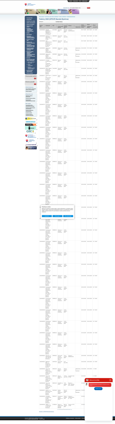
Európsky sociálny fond (30, 40)
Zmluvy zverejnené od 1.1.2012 (31, 62)
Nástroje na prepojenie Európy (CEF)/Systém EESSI (31, 37)
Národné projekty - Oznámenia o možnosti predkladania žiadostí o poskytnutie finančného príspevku (31, 54)
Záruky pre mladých (30, 24)
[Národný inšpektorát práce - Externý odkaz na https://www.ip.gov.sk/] (31, 143)
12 (69, 409)
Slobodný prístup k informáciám (29, 96)
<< (57, 409)
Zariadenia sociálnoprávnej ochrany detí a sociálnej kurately (30, 30)
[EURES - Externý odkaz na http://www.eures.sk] (31, 119)
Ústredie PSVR (29, 17)
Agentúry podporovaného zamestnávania (30, 108)
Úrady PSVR (29, 19)
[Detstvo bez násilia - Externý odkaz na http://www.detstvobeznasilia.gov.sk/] (31, 129)
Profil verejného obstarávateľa (30, 71)
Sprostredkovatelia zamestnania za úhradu (30, 106)
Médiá (74, 10)
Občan (31, 10)
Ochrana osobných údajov (30, 98)
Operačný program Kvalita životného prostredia (30, 49)
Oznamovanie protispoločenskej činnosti (30, 100)
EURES (28, 32)
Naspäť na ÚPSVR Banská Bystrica (46, 411)
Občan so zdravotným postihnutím (43, 11)
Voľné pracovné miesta (30, 26)
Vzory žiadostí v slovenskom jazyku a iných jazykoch (31, 89)
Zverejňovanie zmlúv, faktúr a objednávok (31, 60)
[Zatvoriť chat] (110, 380)
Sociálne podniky (29, 112)
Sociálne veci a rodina (54, 11)
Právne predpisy (29, 91)
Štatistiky (28, 57)
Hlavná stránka (41, 16)
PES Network (29, 34)
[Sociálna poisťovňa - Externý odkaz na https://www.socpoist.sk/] (31, 145)
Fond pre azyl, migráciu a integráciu (31, 42)
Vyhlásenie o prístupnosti (70, 418)
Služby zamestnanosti (31, 22)
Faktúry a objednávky (30, 65)
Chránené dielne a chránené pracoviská (29, 115)
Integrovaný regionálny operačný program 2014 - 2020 (31, 45)
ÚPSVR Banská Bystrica (71, 16)
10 (66, 409)
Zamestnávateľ (64, 10)
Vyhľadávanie (66, 7)
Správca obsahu (77, 418)
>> (71, 409)
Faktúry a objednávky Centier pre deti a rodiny (31, 68)
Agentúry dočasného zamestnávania (29, 111)
